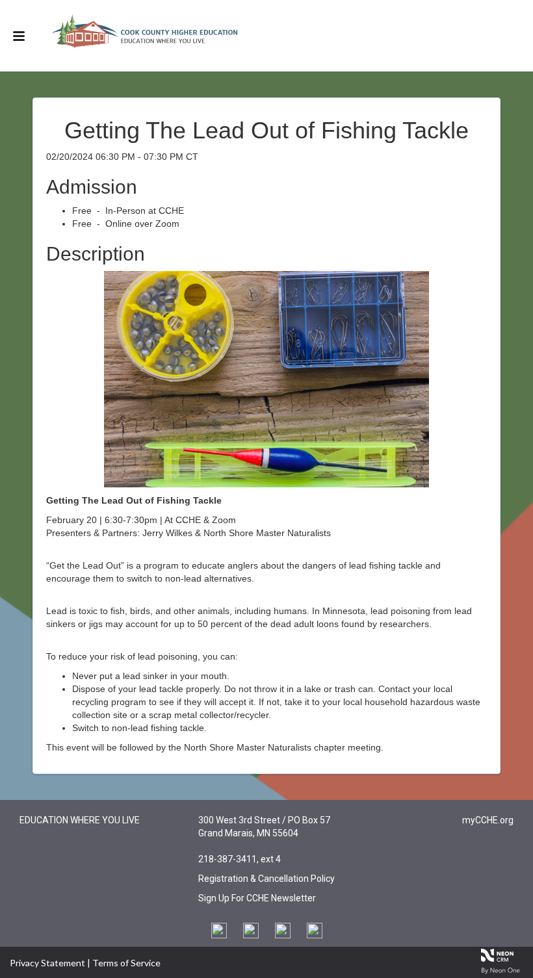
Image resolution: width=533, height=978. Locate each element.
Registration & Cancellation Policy (266, 878)
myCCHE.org (488, 820)
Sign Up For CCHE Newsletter (257, 898)
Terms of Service (126, 962)
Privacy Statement (47, 962)
